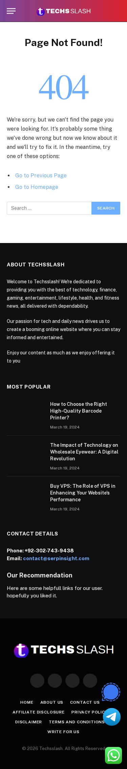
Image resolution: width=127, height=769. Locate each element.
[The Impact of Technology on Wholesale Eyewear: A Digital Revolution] (25, 454)
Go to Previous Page (41, 175)
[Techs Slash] (63, 11)
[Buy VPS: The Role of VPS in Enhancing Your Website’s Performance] (25, 495)
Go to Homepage (36, 187)
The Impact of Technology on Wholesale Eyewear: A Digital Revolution (84, 451)
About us (52, 702)
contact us (85, 702)
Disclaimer (28, 722)
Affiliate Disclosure (39, 712)
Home (26, 702)
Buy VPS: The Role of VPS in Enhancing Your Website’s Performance (82, 492)
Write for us (63, 731)
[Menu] (11, 11)
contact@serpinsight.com (56, 558)
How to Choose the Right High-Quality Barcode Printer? (78, 410)
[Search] (117, 11)
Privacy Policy (89, 712)
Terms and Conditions (77, 722)
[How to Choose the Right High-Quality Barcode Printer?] (25, 413)
